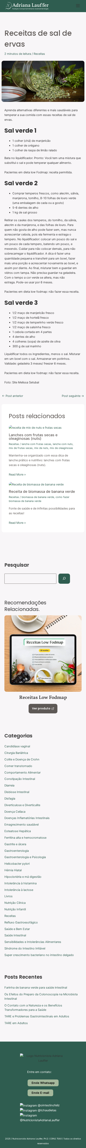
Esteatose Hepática (17, 831)
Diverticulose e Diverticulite (22, 805)
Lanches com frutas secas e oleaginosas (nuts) (33, 437)
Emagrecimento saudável (21, 824)
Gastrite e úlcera (15, 844)
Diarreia (9, 785)
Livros (8, 896)
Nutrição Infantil (15, 909)
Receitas (39, 54)
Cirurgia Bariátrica (16, 753)
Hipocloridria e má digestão (22, 877)
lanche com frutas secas (36, 444)
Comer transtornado (18, 766)
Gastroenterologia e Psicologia (25, 857)
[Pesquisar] (64, 579)
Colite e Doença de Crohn (21, 759)
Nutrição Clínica (15, 903)
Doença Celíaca (14, 811)
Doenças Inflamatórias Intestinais (27, 818)
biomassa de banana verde (38, 497)
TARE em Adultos (16, 1023)
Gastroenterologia (16, 851)
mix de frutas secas (21, 448)
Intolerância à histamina (20, 883)
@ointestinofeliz (48, 1105)
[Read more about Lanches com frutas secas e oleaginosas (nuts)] (35, 427)
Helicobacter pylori (17, 863)
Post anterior (12, 396)
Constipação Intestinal (19, 779)
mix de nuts (41, 448)
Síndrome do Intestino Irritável (24, 948)
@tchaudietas (46, 1110)
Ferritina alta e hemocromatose (25, 837)
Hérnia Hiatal (13, 870)
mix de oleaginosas (61, 448)
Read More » (17, 474)
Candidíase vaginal (17, 746)
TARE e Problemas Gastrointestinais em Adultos (36, 1016)
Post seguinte (73, 396)
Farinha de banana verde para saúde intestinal (35, 987)
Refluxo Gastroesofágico (21, 922)
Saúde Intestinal (15, 935)
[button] (78, 6)
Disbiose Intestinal (16, 792)
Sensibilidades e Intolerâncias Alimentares (32, 942)
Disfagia (9, 798)
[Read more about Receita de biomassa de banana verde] (36, 484)
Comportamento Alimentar (22, 772)
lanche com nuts (63, 444)
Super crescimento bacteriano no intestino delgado (39, 955)
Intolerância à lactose (18, 890)
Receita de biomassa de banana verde (42, 491)
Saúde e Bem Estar (17, 929)
